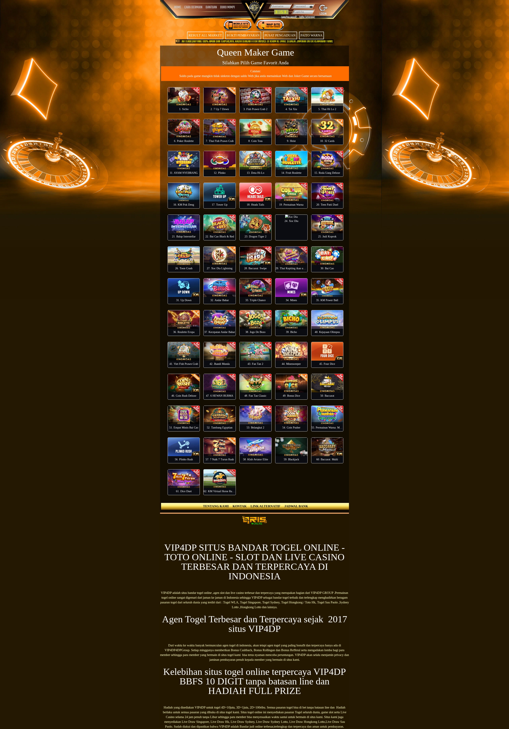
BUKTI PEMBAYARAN (243, 35)
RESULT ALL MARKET (205, 35)
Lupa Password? (289, 17)
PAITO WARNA (311, 35)
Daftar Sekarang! (307, 17)
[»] (178, 23)
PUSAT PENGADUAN (280, 35)
